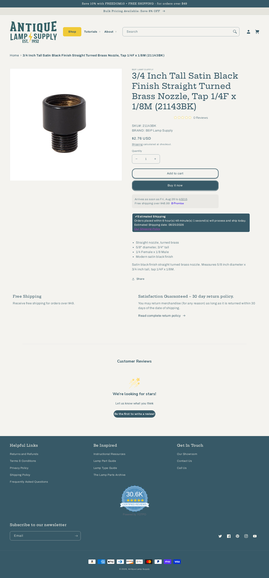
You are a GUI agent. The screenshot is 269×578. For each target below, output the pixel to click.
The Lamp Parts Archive (110, 474)
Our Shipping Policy (147, 228)
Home (14, 55)
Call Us (181, 468)
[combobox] (181, 31)
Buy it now (175, 185)
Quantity (137, 151)
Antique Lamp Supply (139, 569)
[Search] (235, 31)
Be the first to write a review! (134, 414)
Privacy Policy (19, 468)
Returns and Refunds (24, 454)
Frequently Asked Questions (29, 481)
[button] (72, 31)
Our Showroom (187, 454)
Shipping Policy (20, 474)
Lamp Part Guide (105, 460)
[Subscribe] (76, 535)
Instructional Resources (109, 454)
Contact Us (184, 460)
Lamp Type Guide (105, 468)
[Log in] (248, 32)
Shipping (137, 144)
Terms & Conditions (23, 460)
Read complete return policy (159, 315)
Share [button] (140, 278)
